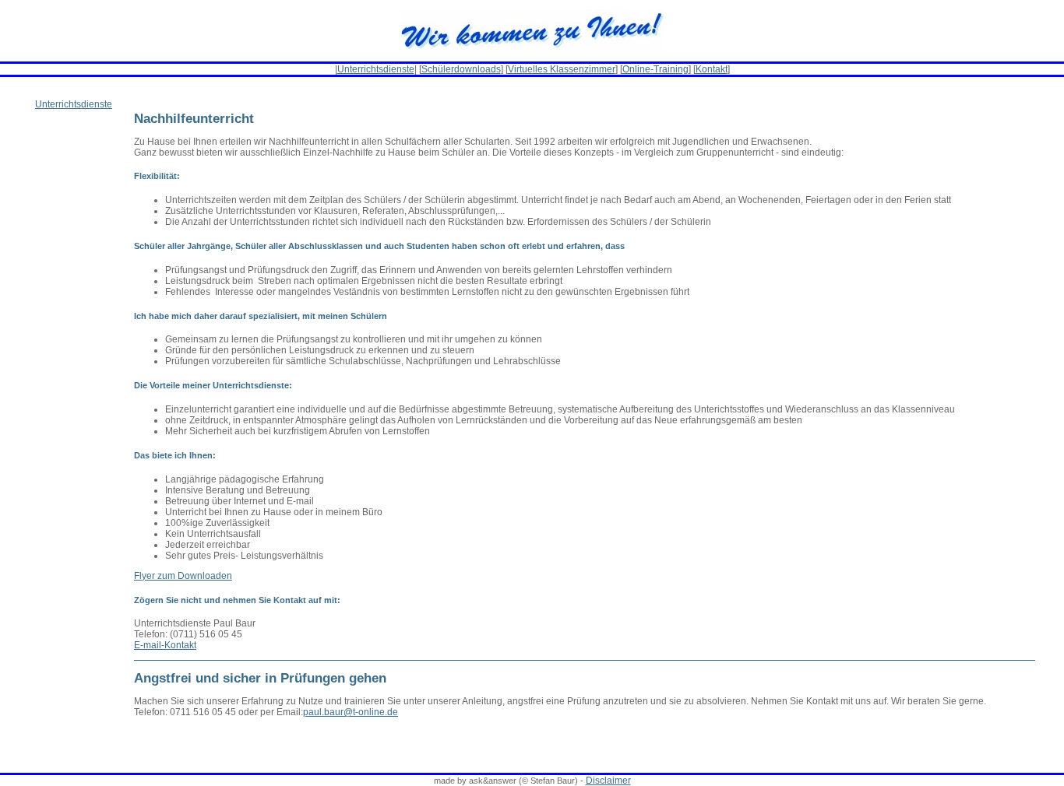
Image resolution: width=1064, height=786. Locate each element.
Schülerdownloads (461, 69)
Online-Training (655, 69)
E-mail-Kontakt (165, 645)
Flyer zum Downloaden (183, 575)
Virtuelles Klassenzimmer (561, 69)
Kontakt (712, 69)
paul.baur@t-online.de (350, 712)
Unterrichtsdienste (375, 69)
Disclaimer (608, 780)
